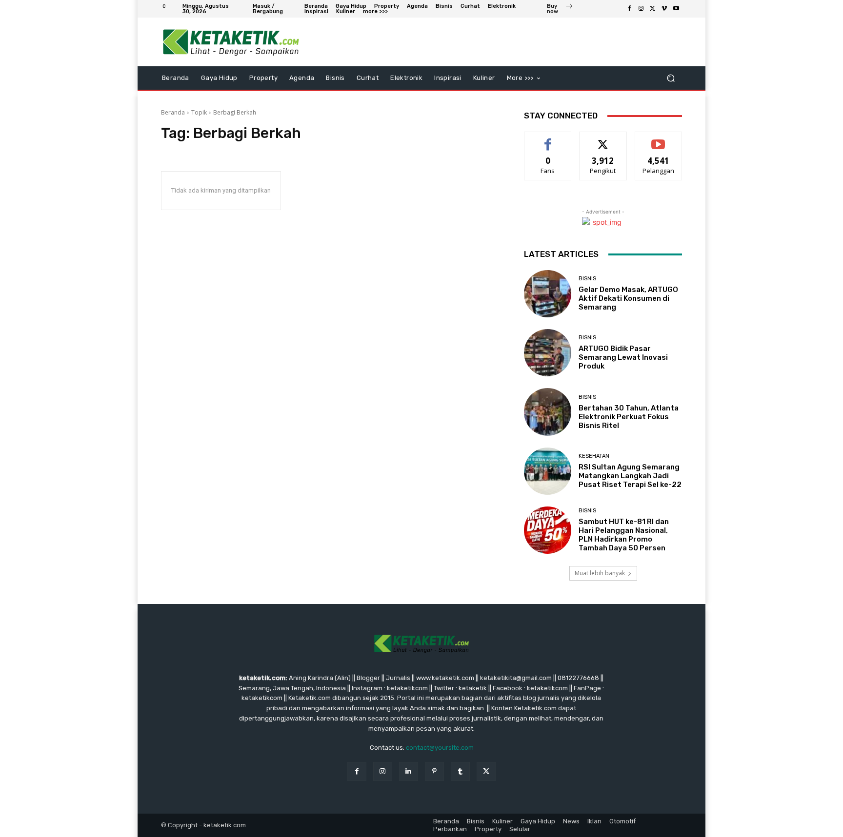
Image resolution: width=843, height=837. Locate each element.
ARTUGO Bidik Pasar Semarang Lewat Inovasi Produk (623, 357)
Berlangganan (659, 139)
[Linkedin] (408, 771)
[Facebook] (629, 9)
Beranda (173, 112)
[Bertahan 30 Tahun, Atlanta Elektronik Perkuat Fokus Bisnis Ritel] (547, 411)
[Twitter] (653, 9)
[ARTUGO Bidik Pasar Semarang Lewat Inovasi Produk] (547, 352)
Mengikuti (603, 139)
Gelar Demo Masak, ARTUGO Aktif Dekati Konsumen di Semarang (628, 298)
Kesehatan (594, 456)
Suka (548, 139)
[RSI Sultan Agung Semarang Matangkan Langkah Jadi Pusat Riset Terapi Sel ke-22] (547, 471)
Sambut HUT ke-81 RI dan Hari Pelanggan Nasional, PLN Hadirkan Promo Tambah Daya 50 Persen (624, 534)
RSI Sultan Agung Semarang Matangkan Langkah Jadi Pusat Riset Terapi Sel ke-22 (630, 476)
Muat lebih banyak (600, 573)
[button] (670, 78)
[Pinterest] (434, 771)
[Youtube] (676, 9)
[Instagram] (641, 9)
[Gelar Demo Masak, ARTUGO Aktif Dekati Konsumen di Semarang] (547, 293)
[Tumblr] (460, 771)
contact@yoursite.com (440, 747)
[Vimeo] (664, 9)
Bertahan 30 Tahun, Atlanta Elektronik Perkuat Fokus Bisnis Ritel (629, 417)
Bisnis (587, 278)
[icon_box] (560, 10)
